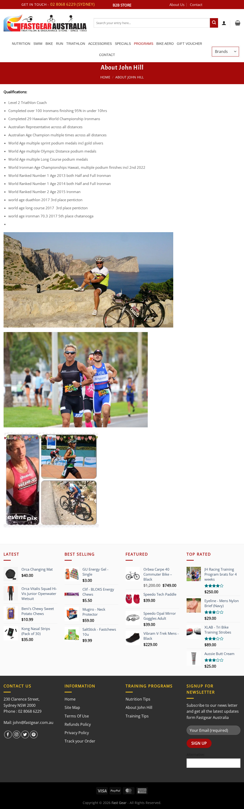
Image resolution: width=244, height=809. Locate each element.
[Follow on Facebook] (8, 734)
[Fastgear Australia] (45, 22)
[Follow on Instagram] (16, 734)
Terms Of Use (77, 716)
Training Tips (137, 716)
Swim (37, 44)
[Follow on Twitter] (25, 734)
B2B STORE (122, 5)
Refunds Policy (78, 724)
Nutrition (21, 44)
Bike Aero (165, 44)
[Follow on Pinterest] (34, 734)
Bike (49, 44)
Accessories (100, 44)
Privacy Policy (77, 732)
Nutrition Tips (138, 699)
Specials (123, 44)
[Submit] (214, 23)
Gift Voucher (189, 44)
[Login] (224, 23)
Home (105, 77)
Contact (196, 4)
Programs (143, 44)
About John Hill (139, 707)
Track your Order (80, 741)
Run (59, 44)
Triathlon (75, 44)
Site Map (72, 707)
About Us (176, 4)
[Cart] (237, 23)
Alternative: (196, 754)
